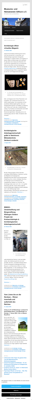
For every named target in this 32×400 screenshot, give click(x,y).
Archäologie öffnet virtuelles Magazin (11, 46)
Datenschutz (17, 398)
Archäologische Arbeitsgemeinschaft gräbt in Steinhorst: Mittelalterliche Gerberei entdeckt (12, 135)
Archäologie (17, 121)
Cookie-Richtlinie (10, 398)
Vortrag (23, 351)
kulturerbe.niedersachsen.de (10, 68)
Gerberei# (22, 199)
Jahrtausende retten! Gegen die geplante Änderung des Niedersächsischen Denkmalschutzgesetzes (15, 359)
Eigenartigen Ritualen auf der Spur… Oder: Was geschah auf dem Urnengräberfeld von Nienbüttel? (15, 372)
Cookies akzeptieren (16, 386)
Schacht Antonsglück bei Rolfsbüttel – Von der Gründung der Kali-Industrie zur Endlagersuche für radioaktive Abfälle (15, 364)
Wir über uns (7, 27)
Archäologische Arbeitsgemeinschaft (11, 123)
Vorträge (20, 348)
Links (6, 33)
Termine (14, 27)
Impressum (23, 398)
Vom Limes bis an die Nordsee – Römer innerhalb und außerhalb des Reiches (12, 299)
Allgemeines (15, 120)
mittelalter (14, 201)
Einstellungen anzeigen (16, 394)
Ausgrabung (23, 196)
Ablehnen (16, 390)
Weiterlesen (7, 118)
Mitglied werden (19, 30)
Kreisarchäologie (18, 124)
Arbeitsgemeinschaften (9, 30)
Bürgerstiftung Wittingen (9, 279)
